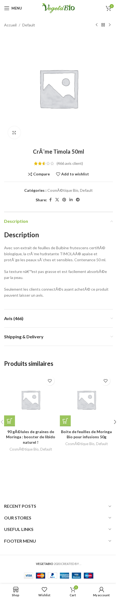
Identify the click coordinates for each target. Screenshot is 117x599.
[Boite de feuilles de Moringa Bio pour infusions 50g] (86, 399)
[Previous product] (96, 25)
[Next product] (109, 25)
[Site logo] (58, 7)
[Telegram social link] (77, 199)
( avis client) (70, 163)
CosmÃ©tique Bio (62, 190)
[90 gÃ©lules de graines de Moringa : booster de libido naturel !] (30, 399)
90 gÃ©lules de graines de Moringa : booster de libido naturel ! (30, 437)
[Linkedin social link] (71, 199)
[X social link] (57, 199)
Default (28, 25)
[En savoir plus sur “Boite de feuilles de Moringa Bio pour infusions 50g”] (65, 420)
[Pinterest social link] (64, 199)
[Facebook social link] (50, 199)
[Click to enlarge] (14, 132)
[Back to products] (103, 25)
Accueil (10, 25)
